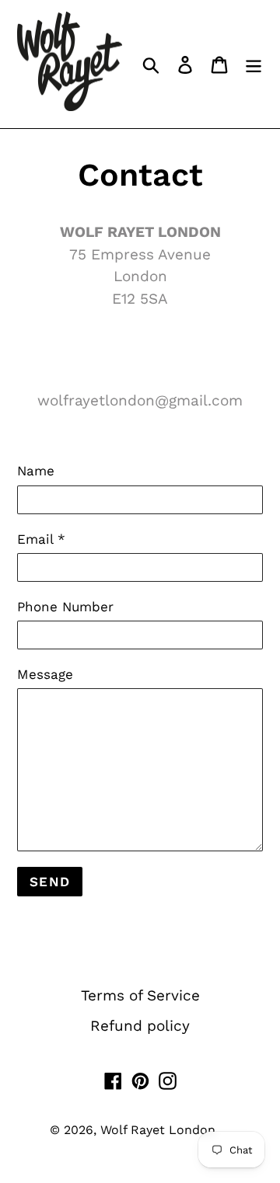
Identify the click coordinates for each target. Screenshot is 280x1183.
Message (45, 674)
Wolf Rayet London (157, 1129)
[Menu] (253, 64)
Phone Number (65, 606)
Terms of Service (140, 995)
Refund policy (140, 1026)
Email (41, 539)
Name (35, 470)
